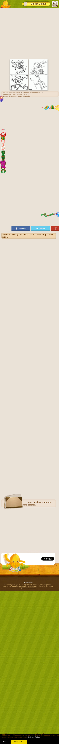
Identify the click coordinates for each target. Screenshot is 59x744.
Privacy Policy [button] (34, 737)
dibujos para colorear (11, 92)
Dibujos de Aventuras (31, 92)
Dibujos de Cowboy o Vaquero (15, 94)
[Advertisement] (29, 33)
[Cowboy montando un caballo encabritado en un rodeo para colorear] (38, 89)
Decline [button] (5, 742)
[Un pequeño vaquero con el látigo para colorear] (19, 89)
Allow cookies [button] (19, 742)
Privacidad (28, 582)
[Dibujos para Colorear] (6, 4)
